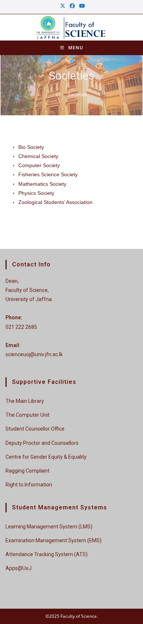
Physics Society (36, 193)
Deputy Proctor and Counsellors (42, 443)
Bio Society (31, 147)
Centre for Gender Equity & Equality (46, 457)
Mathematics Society (42, 184)
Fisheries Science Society (48, 174)
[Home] (58, 94)
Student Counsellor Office (35, 429)
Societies (77, 94)
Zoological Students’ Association (55, 202)
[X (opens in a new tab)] (62, 6)
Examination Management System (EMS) (54, 540)
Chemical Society (38, 156)
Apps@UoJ (19, 568)
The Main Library (25, 401)
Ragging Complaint (28, 471)
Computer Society (39, 165)
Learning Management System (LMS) (49, 526)
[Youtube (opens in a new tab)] (81, 6)
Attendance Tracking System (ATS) (47, 554)
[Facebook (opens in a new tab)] (72, 6)
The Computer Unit (28, 415)
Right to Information (29, 485)
